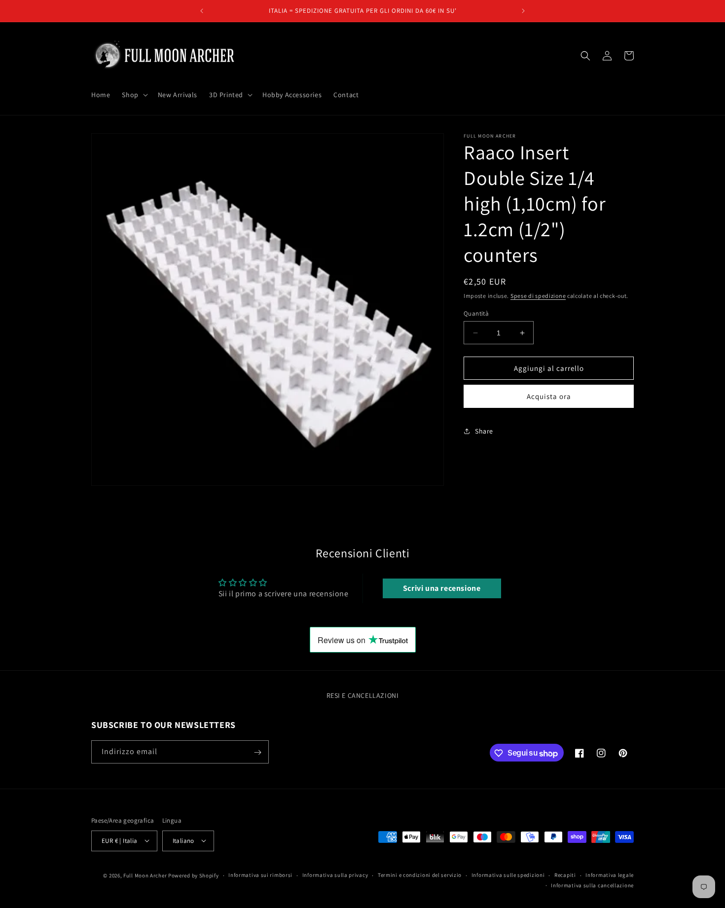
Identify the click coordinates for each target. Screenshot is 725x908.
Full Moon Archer (145, 875)
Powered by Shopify (193, 875)
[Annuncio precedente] (202, 11)
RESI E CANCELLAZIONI (362, 695)
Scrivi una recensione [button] (442, 588)
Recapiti (565, 875)
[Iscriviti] (257, 752)
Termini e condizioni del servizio (420, 875)
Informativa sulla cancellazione (592, 884)
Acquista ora (549, 396)
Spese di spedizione (538, 295)
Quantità (476, 313)
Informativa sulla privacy (335, 875)
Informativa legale (609, 875)
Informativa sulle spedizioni (508, 875)
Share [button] (484, 430)
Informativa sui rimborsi (260, 875)
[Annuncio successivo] (523, 11)
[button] (133, 94)
